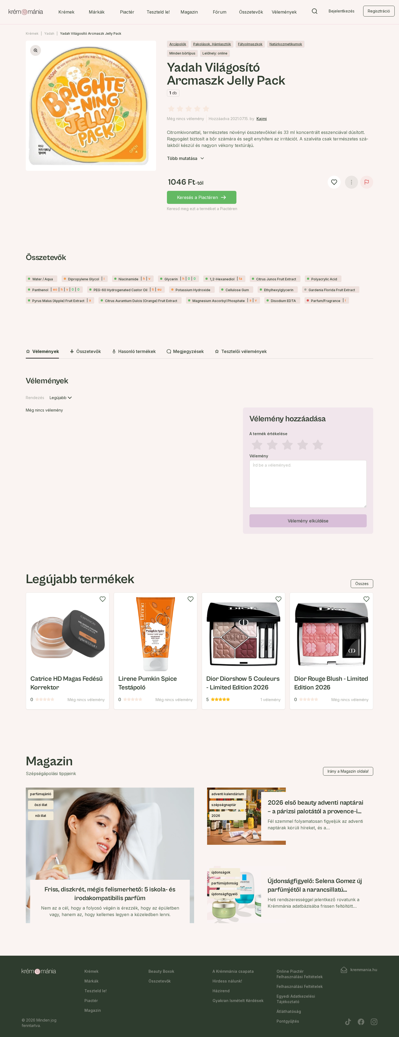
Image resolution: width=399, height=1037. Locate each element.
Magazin (189, 12)
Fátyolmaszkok (250, 44)
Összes (362, 583)
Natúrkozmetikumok (286, 44)
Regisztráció (379, 11)
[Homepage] (26, 12)
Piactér (127, 12)
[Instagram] (374, 1021)
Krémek (66, 12)
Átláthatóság (289, 1011)
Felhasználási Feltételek (300, 986)
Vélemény (258, 456)
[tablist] (199, 352)
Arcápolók (177, 44)
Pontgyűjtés (288, 1021)
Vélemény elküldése (308, 521)
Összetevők (251, 12)
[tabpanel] (199, 456)
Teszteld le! (158, 12)
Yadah (49, 33)
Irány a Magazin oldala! (348, 771)
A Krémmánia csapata (233, 971)
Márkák (96, 12)
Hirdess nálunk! (227, 981)
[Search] (314, 12)
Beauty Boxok (161, 971)
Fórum (219, 12)
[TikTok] (348, 1021)
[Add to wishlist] (102, 599)
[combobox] (61, 397)
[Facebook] (361, 1021)
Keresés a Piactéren (197, 197)
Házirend (221, 990)
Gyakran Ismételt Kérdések (238, 1000)
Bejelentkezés (341, 11)
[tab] (42, 351)
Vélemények (284, 12)
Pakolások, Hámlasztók (212, 44)
